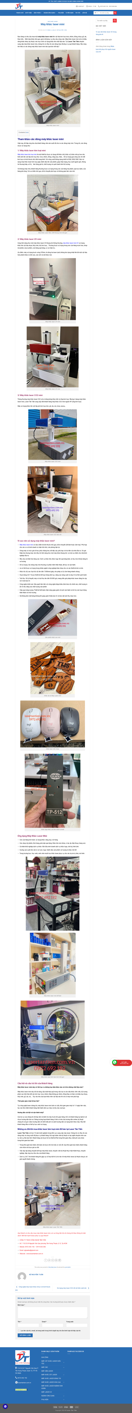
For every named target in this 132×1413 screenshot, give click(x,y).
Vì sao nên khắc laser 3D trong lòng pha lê (106, 33)
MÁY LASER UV (46, 1392)
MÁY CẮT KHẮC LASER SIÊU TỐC (51, 1362)
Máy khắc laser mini (26, 545)
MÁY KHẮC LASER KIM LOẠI (51, 1382)
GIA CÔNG (44, 1357)
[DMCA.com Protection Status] (21, 1390)
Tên (19, 1322)
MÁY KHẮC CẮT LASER (49, 1375)
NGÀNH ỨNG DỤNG (47, 1396)
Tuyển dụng (70, 12)
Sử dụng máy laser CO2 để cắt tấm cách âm (72, 1288)
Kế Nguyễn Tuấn (62, 30)
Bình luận (21, 1305)
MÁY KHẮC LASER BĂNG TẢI (51, 1378)
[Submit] (115, 12)
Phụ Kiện (61, 12)
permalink (67, 1267)
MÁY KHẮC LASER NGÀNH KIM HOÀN (52, 1387)
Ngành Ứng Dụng (49, 12)
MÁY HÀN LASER (47, 1371)
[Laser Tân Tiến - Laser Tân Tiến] (25, 6)
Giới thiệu (28, 12)
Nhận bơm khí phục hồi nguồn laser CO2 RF (105, 49)
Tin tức (77, 12)
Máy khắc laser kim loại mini (27, 154)
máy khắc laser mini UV (71, 243)
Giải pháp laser (53, 21)
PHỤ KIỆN (44, 1399)
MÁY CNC (44, 1367)
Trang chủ (19, 12)
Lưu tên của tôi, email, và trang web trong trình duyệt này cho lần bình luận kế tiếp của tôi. (51, 1331)
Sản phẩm (37, 12)
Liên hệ (84, 12)
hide (27, 132)
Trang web (69, 1322)
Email (44, 1322)
